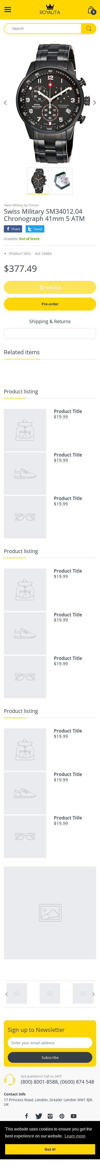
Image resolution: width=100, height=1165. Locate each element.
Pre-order (50, 303)
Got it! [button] (50, 1149)
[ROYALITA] (50, 9)
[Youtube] (73, 1116)
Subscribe (50, 1057)
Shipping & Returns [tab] (50, 321)
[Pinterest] (62, 1116)
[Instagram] (50, 1116)
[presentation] (6, 994)
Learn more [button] (75, 1136)
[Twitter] (38, 1116)
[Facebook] (26, 1116)
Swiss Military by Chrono (21, 205)
